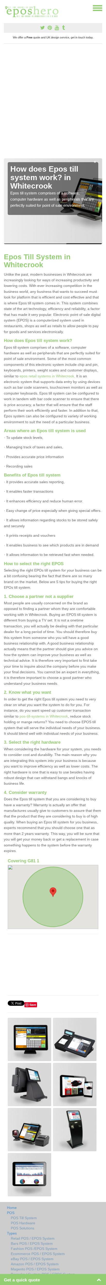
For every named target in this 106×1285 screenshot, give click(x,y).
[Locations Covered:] (6, 7)
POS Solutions (22, 1228)
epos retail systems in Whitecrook (47, 376)
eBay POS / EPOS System (32, 1259)
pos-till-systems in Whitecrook (44, 716)
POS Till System (24, 1218)
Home (12, 1208)
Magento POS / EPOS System (35, 1269)
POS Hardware (23, 1223)
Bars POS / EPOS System (32, 1243)
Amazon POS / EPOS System (35, 1264)
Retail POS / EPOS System (33, 1238)
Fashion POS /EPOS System (34, 1249)
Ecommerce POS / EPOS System (38, 1254)
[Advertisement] (53, 103)
